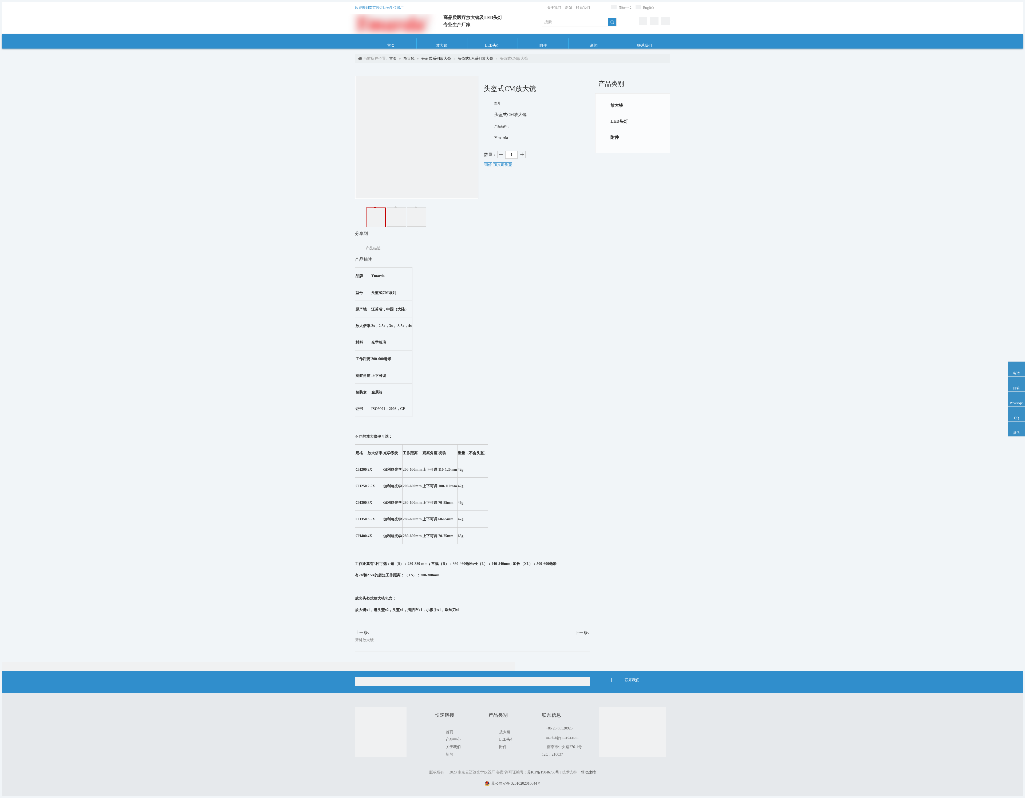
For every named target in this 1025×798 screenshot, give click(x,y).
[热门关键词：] (612, 22)
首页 (449, 732)
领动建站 (588, 772)
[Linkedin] (665, 21)
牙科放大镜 (364, 640)
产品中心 (453, 739)
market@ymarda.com (562, 738)
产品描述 (373, 248)
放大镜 (616, 105)
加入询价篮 (502, 165)
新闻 (568, 8)
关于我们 (554, 8)
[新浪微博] (654, 21)
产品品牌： (502, 126)
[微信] (643, 21)
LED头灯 (619, 121)
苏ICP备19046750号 (543, 772)
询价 (488, 165)
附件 (614, 137)
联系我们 (583, 8)
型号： (499, 103)
